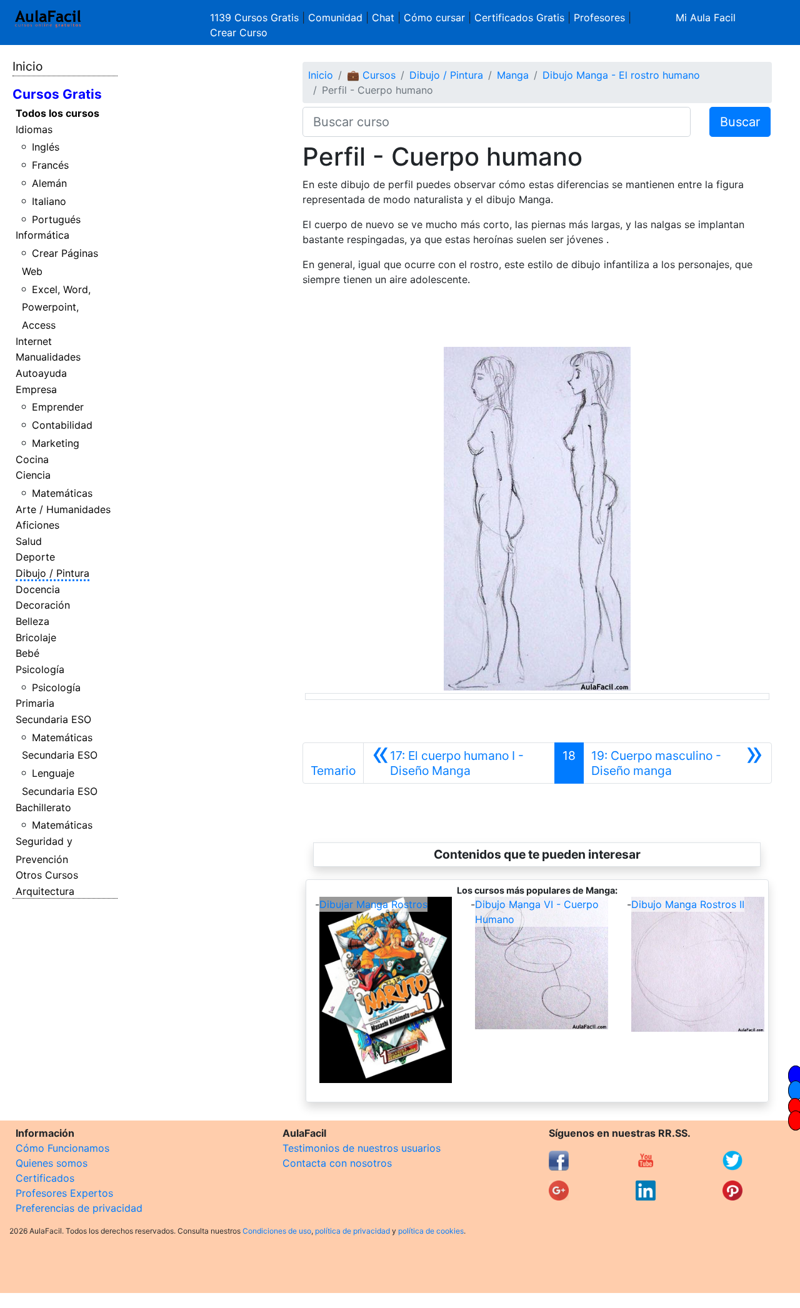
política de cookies (431, 1231)
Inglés (45, 147)
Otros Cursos (47, 875)
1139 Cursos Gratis (256, 17)
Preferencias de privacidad (79, 1208)
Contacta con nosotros (337, 1163)
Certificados (45, 1178)
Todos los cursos (57, 113)
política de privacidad (352, 1231)
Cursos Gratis (57, 94)
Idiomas (34, 129)
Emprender (58, 407)
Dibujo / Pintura (52, 573)
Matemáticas (62, 493)
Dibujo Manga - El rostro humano (621, 75)
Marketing (55, 443)
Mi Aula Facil (706, 17)
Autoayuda (41, 373)
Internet (34, 341)
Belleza (32, 621)
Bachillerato (43, 807)
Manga (513, 75)
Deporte (35, 557)
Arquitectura (45, 891)
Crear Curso (239, 32)
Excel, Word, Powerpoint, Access (56, 307)
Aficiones (37, 525)
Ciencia (33, 475)
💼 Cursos (371, 75)
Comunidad (335, 17)
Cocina (32, 459)
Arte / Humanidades (63, 509)
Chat (383, 17)
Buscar (740, 121)
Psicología (40, 669)
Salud (29, 541)
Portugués (56, 219)
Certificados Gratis (519, 17)
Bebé (27, 653)
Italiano (49, 201)
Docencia (38, 589)
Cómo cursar (434, 17)
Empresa (36, 389)
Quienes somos (52, 1163)
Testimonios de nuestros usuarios (361, 1148)
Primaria (35, 703)
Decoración (43, 605)
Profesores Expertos (64, 1193)
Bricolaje (36, 637)
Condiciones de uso (276, 1231)
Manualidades (48, 357)
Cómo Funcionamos (62, 1148)
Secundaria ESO (53, 719)
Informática (42, 235)
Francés (50, 165)
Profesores (599, 17)
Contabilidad (62, 425)
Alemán (49, 183)
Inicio (27, 66)
